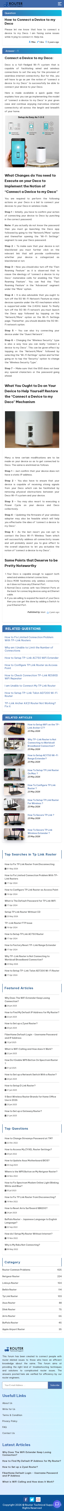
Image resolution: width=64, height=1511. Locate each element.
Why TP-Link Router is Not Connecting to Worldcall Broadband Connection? (42, 742)
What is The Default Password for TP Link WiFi (30, 903)
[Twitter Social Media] (32, 1499)
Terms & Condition (12, 1415)
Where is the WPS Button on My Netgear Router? (31, 1173)
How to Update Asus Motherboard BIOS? (27, 1162)
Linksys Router (10, 1283)
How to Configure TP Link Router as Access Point (31, 667)
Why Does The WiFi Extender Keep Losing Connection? (27, 1002)
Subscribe (54, 1385)
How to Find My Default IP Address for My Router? (32, 1014)
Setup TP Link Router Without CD (22, 914)
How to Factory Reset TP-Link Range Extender (30, 947)
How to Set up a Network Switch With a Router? (31, 1076)
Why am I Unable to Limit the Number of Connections (29, 649)
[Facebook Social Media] (25, 1499)
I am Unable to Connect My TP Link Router (30, 685)
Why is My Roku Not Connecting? (22, 1247)
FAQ (4, 1427)
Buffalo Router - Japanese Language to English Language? (31, 1223)
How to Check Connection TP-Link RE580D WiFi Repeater (31, 677)
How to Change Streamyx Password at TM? (29, 1140)
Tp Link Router (10, 1296)
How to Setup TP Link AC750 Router (24, 936)
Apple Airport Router (13, 1329)
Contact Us (8, 1433)
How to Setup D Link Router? (20, 1087)
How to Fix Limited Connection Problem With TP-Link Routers (29, 639)
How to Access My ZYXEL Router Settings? (28, 1151)
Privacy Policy (9, 1421)
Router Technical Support (40, 1504)
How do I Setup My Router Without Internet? (29, 1235)
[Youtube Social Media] (38, 1499)
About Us (7, 1403)
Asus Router (8, 1302)
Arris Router (8, 1316)
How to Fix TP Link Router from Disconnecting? (30, 1199)
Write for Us (8, 1409)
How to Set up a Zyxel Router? (21, 1025)
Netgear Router (11, 1276)
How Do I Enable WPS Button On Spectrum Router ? (31, 1064)
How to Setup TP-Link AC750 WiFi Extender (32, 657)
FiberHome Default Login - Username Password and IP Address (31, 1038)
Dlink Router (8, 1309)
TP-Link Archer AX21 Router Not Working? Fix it (30, 705)
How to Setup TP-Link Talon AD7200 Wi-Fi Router (31, 694)
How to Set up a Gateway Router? (23, 1113)
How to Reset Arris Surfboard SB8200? (26, 1210)
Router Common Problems (16, 1269)
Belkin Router (9, 1289)
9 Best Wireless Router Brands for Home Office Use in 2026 (30, 1100)
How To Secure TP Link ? (41, 815)
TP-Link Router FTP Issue (18, 925)
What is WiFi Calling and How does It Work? (29, 1051)
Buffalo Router (10, 1322)
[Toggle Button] (59, 4)
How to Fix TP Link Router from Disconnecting (30, 866)
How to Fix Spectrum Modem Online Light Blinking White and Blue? (32, 1186)
